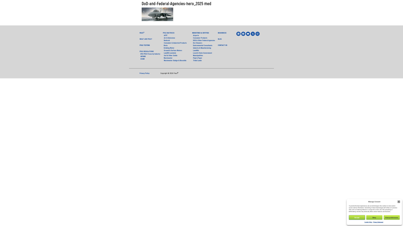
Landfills (195, 50)
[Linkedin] (238, 34)
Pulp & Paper (197, 58)
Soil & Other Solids (170, 55)
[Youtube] (248, 34)
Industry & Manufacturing (201, 48)
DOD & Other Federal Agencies (203, 40)
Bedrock (167, 40)
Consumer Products (199, 38)
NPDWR (143, 56)
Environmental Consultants (202, 45)
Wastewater (167, 58)
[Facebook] (243, 34)
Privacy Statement (378, 222)
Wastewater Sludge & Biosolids (175, 61)
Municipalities (197, 55)
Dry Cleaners (197, 43)
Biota (165, 45)
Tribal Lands (197, 61)
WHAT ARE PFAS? (146, 39)
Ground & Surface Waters (173, 50)
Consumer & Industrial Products (175, 43)
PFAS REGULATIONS (147, 51)
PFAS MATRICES (168, 33)
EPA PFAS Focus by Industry (150, 54)
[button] (399, 202)
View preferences (391, 217)
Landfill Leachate (170, 53)
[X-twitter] (253, 34)
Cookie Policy (368, 222)
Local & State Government (202, 53)
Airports (195, 35)
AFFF (165, 35)
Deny (374, 217)
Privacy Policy (144, 73)
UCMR (142, 59)
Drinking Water (168, 48)
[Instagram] (257, 34)
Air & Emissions (169, 38)
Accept (357, 217)
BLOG (220, 39)
